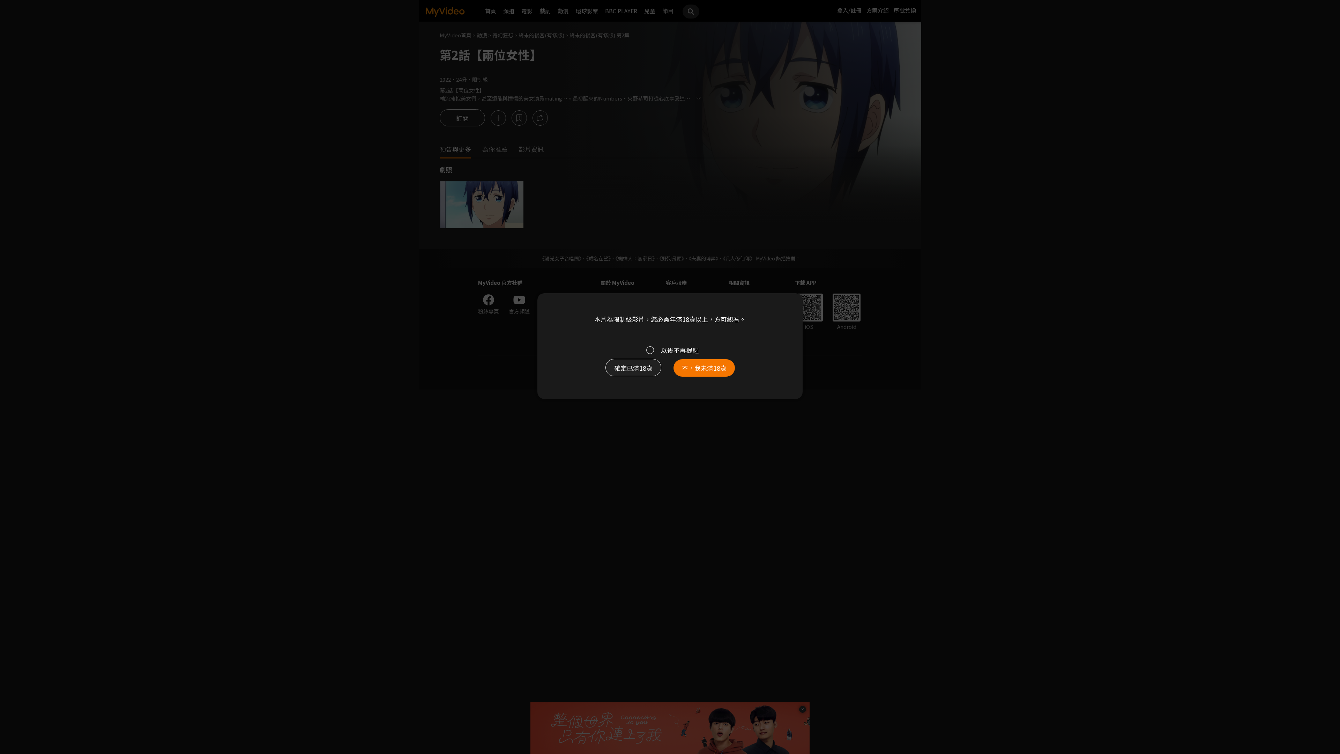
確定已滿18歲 (633, 367)
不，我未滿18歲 (704, 367)
